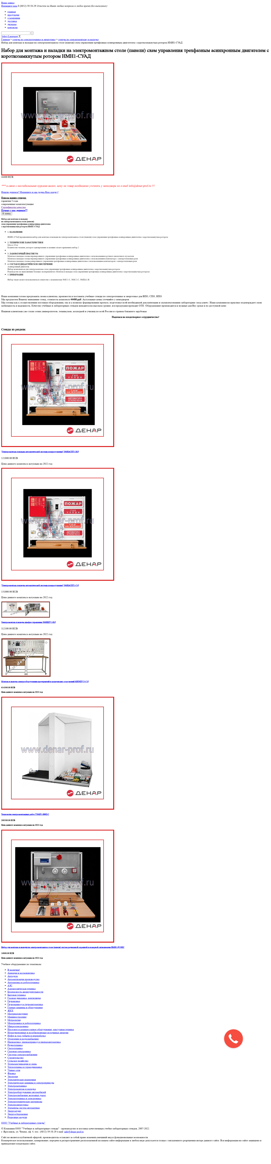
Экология (13, 1076)
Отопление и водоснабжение (23, 1038)
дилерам (12, 24)
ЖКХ (10, 1010)
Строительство (16, 1057)
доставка (12, 21)
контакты (13, 27)
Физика (12, 1073)
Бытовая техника (17, 994)
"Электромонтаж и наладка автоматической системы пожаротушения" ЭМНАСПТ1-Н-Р (40, 451)
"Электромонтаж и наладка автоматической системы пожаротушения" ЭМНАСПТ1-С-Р (40, 585)
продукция (13, 14)
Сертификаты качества (13, 207)
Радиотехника (15, 1045)
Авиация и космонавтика (21, 972)
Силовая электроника (19, 1051)
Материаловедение (18, 1013)
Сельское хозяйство (18, 1060)
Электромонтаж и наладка (22, 1088)
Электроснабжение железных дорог (27, 1095)
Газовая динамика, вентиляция (24, 998)
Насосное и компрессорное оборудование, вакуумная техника (41, 1029)
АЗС (10, 985)
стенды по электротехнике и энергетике (34, 39)
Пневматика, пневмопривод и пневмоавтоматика (34, 1041)
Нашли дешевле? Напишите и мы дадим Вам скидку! (29, 192)
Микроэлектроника (18, 1026)
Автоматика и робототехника (23, 982)
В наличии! (14, 969)
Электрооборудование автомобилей (27, 1092)
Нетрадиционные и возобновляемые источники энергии (38, 1032)
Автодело (13, 976)
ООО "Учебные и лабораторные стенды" (23, 1122)
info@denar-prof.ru (74, 1131)
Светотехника (15, 1048)
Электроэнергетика (18, 1104)
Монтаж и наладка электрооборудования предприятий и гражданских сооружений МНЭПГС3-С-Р (45, 681)
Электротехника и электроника (24, 1098)
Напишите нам (9, 5)
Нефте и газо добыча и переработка (27, 1035)
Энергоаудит (14, 1110)
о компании (14, 17)
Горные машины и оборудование (25, 1007)
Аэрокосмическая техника (22, 988)
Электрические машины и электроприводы (31, 1082)
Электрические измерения (22, 1079)
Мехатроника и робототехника (24, 1023)
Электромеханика (17, 1085)
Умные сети (14, 1070)
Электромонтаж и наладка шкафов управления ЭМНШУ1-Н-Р (28, 622)
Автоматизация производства (23, 979)
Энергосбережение (18, 1114)
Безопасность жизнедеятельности (25, 991)
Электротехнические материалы (25, 1101)
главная (12, 11)
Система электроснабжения (22, 1054)
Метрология (14, 1020)
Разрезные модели (17, 1117)
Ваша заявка (7, 2)
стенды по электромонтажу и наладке (78, 39)
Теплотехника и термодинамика (25, 1067)
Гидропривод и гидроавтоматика (25, 1004)
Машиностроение (17, 1016)
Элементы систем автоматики (24, 1107)
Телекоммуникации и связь (22, 1063)
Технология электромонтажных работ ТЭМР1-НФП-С (25, 814)
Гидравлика (14, 1001)
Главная (5, 39)
